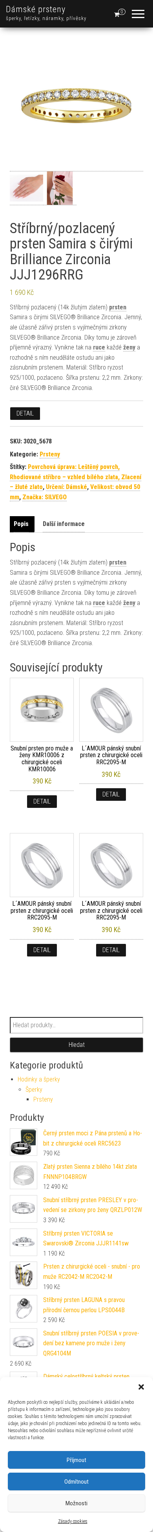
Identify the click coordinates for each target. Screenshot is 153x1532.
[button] (141, 1387)
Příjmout (76, 1460)
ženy (129, 347)
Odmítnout (76, 1481)
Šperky (34, 1089)
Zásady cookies (72, 1521)
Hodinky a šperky (39, 1079)
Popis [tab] (21, 524)
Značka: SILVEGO (44, 497)
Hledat (77, 1044)
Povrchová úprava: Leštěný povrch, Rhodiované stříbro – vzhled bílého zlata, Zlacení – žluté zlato (75, 477)
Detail (25, 413)
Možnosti (76, 1503)
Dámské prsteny (36, 9)
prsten (117, 307)
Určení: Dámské (66, 487)
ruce (99, 347)
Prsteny (50, 454)
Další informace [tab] (64, 524)
